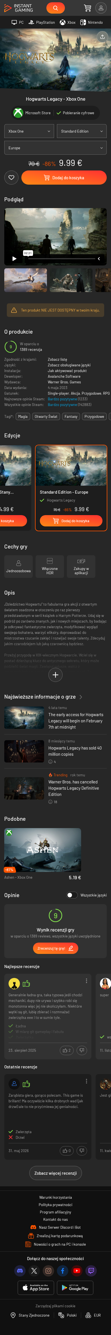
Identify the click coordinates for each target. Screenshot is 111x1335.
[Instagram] (48, 1270)
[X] (34, 1270)
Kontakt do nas (55, 1219)
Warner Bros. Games (64, 382)
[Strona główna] (18, 8)
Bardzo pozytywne (63, 399)
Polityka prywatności (55, 1204)
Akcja (75, 393)
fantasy (71, 416)
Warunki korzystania (55, 1197)
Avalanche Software (64, 376)
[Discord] (20, 1270)
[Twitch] (91, 1270)
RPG (106, 393)
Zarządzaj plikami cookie (55, 1306)
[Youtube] (77, 1270)
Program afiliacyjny (55, 1212)
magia (23, 416)
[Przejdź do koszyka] (87, 8)
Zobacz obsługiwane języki (69, 365)
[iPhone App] (36, 1288)
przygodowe (94, 416)
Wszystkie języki (94, 895)
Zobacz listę (57, 359)
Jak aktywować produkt (67, 370)
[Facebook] (62, 1270)
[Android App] (75, 1288)
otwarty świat (46, 416)
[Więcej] (48, 1016)
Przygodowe (91, 393)
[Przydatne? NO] (82, 1050)
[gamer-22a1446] (14, 1084)
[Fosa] (14, 983)
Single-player (58, 393)
